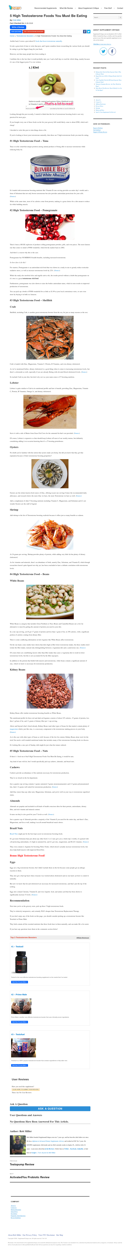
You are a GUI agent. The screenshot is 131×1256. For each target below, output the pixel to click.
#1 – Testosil (17, 946)
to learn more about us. (102, 44)
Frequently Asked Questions (18, 1216)
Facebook (73, 1149)
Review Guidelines (16, 1218)
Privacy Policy (99, 106)
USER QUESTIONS (16, 31)
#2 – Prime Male (19, 994)
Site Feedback (97, 130)
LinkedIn (80, 1149)
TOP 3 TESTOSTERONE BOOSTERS (33, 31)
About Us (13, 1205)
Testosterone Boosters (25, 36)
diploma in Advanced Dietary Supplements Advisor (48, 1141)
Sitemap (98, 108)
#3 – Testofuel (18, 1034)
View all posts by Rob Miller (46, 1153)
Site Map (59, 1235)
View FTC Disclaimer (46, 1235)
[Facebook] (85, 31)
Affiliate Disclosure (101, 104)
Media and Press (100, 110)
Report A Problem (98, 128)
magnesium (14, 729)
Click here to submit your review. (26, 1089)
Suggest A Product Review (100, 132)
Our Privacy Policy (30, 1235)
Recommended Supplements (45, 8)
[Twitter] (88, 31)
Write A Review (18, 27)
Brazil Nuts (14, 834)
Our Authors (14, 1213)
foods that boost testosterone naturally (49, 41)
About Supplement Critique (88, 8)
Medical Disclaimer (16, 1209)
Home (12, 36)
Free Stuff (108, 8)
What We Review (66, 8)
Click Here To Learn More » (19, 982)
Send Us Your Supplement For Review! (106, 112)
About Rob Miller (14, 1235)
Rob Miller (17, 20)
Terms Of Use (14, 1211)
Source (12, 196)
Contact (120, 8)
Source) (83, 647)
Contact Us (14, 1207)
